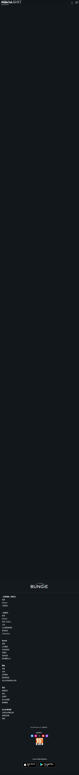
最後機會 (5, 702)
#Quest (39, 299)
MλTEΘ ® (4, 248)
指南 (3, 668)
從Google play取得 (47, 764)
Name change (5, 142)
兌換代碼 (5, 655)
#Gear (28, 547)
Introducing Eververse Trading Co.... (11, 530)
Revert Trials (4, 160)
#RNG (49, 495)
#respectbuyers (41, 282)
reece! (22, 200)
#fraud (52, 177)
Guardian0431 (5, 144)
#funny (39, 495)
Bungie (4, 640)
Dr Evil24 (23, 518)
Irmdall (23, 270)
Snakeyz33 (24, 183)
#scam (43, 177)
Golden (23, 148)
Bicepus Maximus (26, 460)
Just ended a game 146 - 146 (9, 229)
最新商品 (5, 690)
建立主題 (5, 133)
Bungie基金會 (6, 709)
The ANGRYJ (5, 549)
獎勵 (3, 14)
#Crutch (35, 195)
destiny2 (12, 142)
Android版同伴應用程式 (8, 33)
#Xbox (26, 437)
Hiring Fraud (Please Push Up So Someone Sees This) (16, 177)
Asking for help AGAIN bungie (9, 438)
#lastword (50, 299)
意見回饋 (4, 12)
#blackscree (44, 437)
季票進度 (5, 630)
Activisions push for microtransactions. (12, 368)
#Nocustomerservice (57, 512)
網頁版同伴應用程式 (7, 30)
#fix (23, 437)
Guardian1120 (5, 568)
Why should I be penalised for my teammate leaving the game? (19, 264)
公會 (3, 624)
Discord (4, 602)
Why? (2, 420)
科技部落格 (5, 649)
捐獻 (3, 718)
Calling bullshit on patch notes (10, 386)
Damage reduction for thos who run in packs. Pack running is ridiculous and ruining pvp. (26, 565)
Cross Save (6, 633)
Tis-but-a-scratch (26, 165)
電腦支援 (4, 35)
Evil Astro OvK (25, 304)
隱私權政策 (5, 677)
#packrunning (24, 566)
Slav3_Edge (4, 456)
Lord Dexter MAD (6, 335)
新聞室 (4, 652)
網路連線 (4, 23)
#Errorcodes (24, 420)
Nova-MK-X (4, 300)
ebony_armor (5, 422)
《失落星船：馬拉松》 (9, 596)
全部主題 (4, 9)
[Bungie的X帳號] (39, 736)
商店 (3, 687)
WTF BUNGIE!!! (5, 334)
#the (15, 455)
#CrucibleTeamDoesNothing (60, 264)
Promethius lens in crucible (9, 472)
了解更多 (5, 605)
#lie (35, 282)
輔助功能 (4, 28)
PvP (2, 247)
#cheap (48, 195)
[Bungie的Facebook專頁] (32, 736)
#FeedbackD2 (24, 142)
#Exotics (33, 385)
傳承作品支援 (6, 38)
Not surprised (5, 455)
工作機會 (5, 646)
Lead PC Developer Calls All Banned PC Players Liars (16, 512)
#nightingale (17, 420)
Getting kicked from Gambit (9, 351)
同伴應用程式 (6, 40)
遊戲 (3, 17)
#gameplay (32, 437)
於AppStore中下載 (31, 764)
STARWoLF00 (24, 572)
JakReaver (4, 179)
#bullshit (17, 142)
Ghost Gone (4, 212)
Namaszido (4, 214)
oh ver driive (4, 405)
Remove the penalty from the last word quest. (14, 316)
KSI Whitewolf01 (25, 553)
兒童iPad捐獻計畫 (8, 712)
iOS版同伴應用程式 (7, 31)
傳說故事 (4, 16)
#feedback (28, 299)
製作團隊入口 (6, 658)
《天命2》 (5, 10)
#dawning (32, 455)
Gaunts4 (3, 439)
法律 (3, 671)
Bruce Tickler (24, 252)
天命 (3, 44)
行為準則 (4, 51)
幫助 (3, 19)
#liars (49, 512)
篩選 (10, 134)
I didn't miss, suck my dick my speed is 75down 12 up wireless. (19, 403)
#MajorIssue (17, 566)
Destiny (6, 2)
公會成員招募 (6, 42)
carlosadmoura (5, 496)
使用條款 (5, 674)
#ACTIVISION (44, 368)
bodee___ (3, 283)
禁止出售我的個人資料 (9, 680)
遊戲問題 (4, 26)
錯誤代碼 (4, 21)
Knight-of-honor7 (6, 266)
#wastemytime (29, 334)
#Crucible (22, 160)
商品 (3, 693)
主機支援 (4, 37)
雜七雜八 (4, 45)
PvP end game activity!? (8, 282)
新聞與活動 (5, 715)
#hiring (47, 177)
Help (34, 177)
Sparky (3, 370)
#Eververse (37, 368)
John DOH (4, 531)
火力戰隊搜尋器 (7, 627)
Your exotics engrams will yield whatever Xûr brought (16, 495)
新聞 (3, 599)
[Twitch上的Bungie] (47, 736)
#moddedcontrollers (56, 195)
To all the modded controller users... (11, 195)
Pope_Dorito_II (5, 387)
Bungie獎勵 (6, 699)
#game (19, 547)
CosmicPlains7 (5, 353)
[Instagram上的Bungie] (36, 736)
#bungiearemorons (43, 316)
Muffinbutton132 (6, 231)
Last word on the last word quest (10, 299)
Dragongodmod (5, 161)
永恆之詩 (4, 24)
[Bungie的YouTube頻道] (43, 736)
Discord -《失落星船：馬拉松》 (11, 49)
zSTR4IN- (4, 474)
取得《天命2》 (7, 621)
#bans (44, 512)
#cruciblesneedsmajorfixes (35, 566)
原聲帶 (4, 696)
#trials (27, 160)
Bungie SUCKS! (5, 547)
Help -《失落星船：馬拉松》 (10, 47)
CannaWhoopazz (6, 514)
